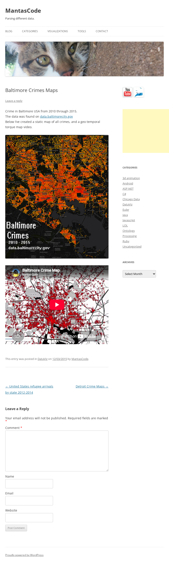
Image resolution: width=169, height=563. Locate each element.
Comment (13, 428)
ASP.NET (128, 189)
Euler (126, 210)
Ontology (129, 231)
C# (124, 194)
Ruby (126, 241)
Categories (30, 31)
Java (125, 215)
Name (9, 476)
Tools (82, 31)
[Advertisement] (146, 131)
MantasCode (23, 10)
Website (11, 510)
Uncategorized (132, 246)
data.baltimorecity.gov (56, 116)
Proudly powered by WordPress (24, 555)
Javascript (129, 220)
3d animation (131, 178)
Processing (130, 236)
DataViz (43, 359)
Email (9, 493)
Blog (8, 31)
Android (128, 183)
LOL (125, 225)
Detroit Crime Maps (92, 386)
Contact (102, 31)
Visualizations (58, 31)
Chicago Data (131, 199)
